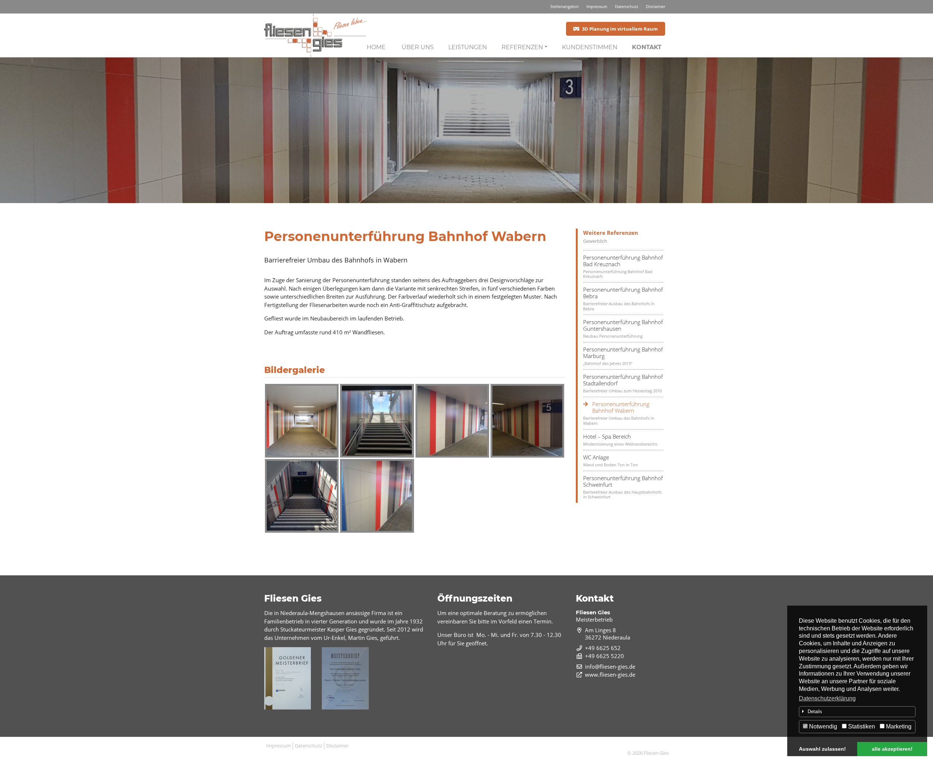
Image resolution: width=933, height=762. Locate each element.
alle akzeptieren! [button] (892, 749)
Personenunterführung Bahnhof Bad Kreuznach (623, 261)
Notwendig (822, 726)
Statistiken (861, 726)
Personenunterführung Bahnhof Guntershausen (623, 325)
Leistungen (467, 47)
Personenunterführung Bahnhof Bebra (623, 293)
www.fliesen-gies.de (610, 674)
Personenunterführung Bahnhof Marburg (623, 352)
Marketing (898, 726)
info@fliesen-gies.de (610, 666)
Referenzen (522, 47)
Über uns (418, 47)
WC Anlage (596, 457)
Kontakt (646, 47)
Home (376, 47)
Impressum (596, 6)
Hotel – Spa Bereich (607, 436)
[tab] (857, 711)
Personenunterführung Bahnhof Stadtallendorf (623, 380)
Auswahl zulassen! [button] (822, 749)
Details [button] (815, 711)
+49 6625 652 (603, 648)
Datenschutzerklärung (827, 698)
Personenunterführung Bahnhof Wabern (620, 407)
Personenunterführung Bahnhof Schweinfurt (623, 481)
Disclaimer (655, 6)
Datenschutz (626, 6)
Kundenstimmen (589, 47)
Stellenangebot (564, 6)
